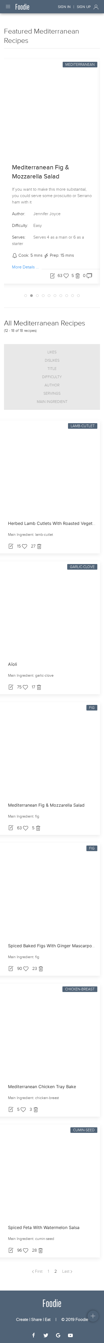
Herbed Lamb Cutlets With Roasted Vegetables (55, 523)
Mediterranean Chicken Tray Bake (42, 1086)
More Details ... (25, 267)
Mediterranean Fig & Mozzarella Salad (46, 805)
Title (52, 368)
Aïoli (12, 664)
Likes (52, 352)
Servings (52, 393)
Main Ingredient (52, 401)
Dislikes (52, 360)
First (38, 1271)
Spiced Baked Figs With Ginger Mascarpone (52, 945)
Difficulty (52, 377)
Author (52, 385)
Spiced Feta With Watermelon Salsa (43, 1227)
